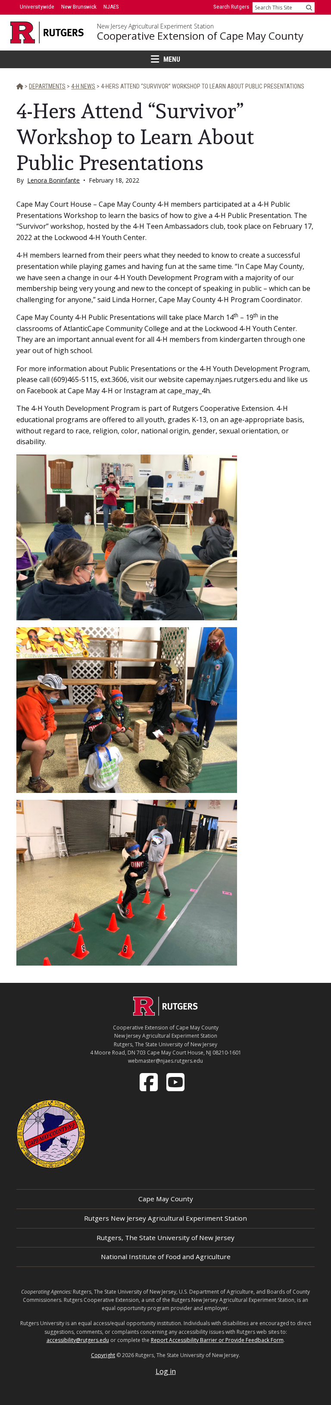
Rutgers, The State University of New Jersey (165, 1237)
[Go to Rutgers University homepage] (47, 32)
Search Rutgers (231, 6)
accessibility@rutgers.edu (78, 1340)
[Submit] (309, 7)
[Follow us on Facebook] (149, 1081)
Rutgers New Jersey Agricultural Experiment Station (165, 1218)
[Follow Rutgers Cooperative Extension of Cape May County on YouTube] (176, 1081)
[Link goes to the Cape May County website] (50, 1133)
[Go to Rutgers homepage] (165, 1013)
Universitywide (37, 6)
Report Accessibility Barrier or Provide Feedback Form (217, 1340)
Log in (166, 1371)
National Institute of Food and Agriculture (166, 1256)
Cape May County (165, 1198)
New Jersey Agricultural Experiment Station (155, 26)
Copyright (103, 1355)
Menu (171, 59)
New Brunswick (79, 6)
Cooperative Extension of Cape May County (200, 36)
